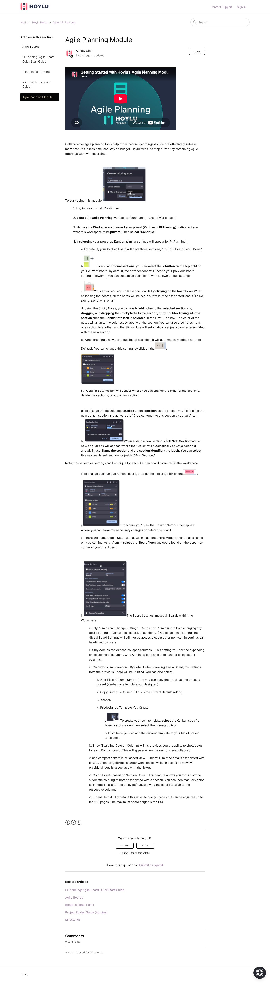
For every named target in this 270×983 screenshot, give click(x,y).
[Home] (34, 9)
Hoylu (23, 22)
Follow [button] (197, 51)
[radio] (125, 846)
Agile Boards (31, 46)
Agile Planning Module (37, 97)
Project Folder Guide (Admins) (86, 912)
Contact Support (221, 7)
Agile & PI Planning (64, 22)
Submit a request (151, 865)
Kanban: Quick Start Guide (35, 84)
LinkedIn (79, 822)
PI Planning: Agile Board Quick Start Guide (38, 59)
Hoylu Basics (40, 22)
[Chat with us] (259, 972)
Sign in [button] (241, 7)
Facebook (67, 822)
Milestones (73, 919)
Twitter (73, 822)
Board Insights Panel (36, 72)
